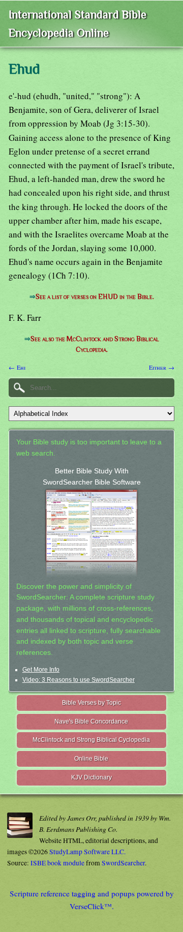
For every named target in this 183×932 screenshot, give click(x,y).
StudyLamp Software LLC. (87, 851)
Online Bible (91, 758)
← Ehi (17, 367)
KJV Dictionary (91, 777)
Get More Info (40, 669)
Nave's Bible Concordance (91, 721)
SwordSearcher (123, 862)
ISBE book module (57, 862)
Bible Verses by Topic (91, 702)
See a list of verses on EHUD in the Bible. (95, 296)
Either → (161, 367)
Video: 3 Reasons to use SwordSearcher (78, 679)
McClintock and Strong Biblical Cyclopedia (91, 739)
